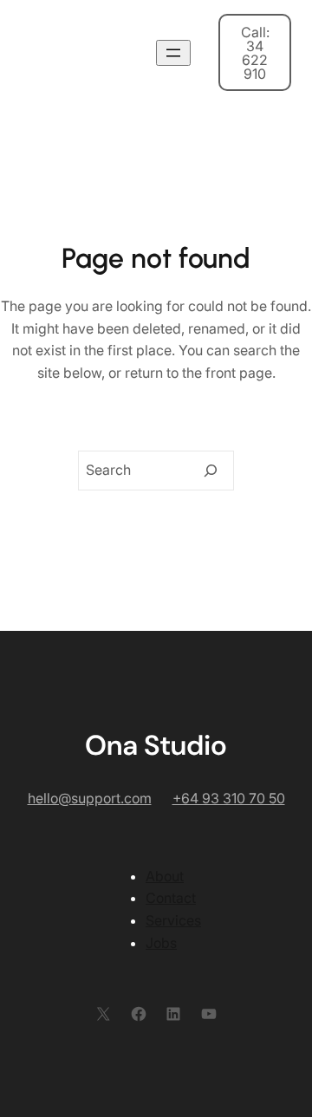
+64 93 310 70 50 (228, 798)
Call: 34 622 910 (255, 52)
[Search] (211, 470)
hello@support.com (90, 798)
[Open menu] (173, 53)
